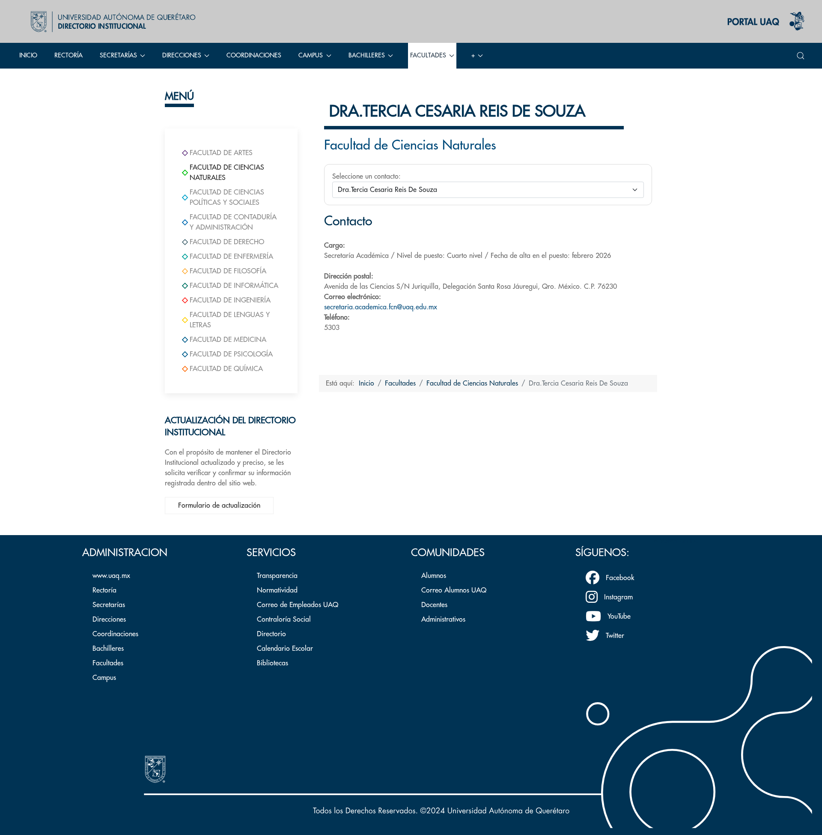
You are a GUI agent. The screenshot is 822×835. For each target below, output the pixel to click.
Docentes (434, 605)
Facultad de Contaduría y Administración (233, 222)
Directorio (271, 634)
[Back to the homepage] (111, 21)
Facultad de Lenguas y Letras (230, 320)
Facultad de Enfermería (231, 256)
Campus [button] (310, 55)
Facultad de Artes (221, 153)
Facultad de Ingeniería (230, 300)
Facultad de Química (226, 368)
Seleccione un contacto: (366, 176)
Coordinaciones (253, 55)
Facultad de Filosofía (228, 271)
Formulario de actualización (219, 505)
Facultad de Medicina (228, 339)
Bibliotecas (272, 663)
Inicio (28, 55)
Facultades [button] (428, 55)
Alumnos (433, 575)
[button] (800, 56)
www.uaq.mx (111, 575)
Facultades (107, 663)
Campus (104, 677)
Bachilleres (108, 648)
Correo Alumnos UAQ (453, 590)
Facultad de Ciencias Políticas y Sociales (227, 197)
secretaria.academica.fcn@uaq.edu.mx (380, 307)
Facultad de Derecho (227, 242)
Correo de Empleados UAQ (297, 605)
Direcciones (109, 619)
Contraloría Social (284, 619)
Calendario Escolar (285, 648)
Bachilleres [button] (366, 55)
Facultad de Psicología (231, 354)
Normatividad (277, 590)
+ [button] (473, 55)
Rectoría (68, 55)
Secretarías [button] (118, 55)
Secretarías (108, 605)
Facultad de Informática (234, 285)
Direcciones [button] (181, 55)
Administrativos (443, 619)
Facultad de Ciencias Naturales (227, 172)
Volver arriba (678, 540)
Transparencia (277, 575)
